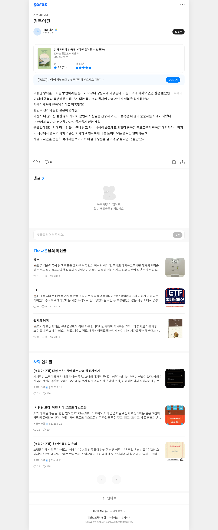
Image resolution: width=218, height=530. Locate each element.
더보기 (182, 5)
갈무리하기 (174, 162)
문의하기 (126, 517)
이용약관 (113, 517)
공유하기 (182, 162)
